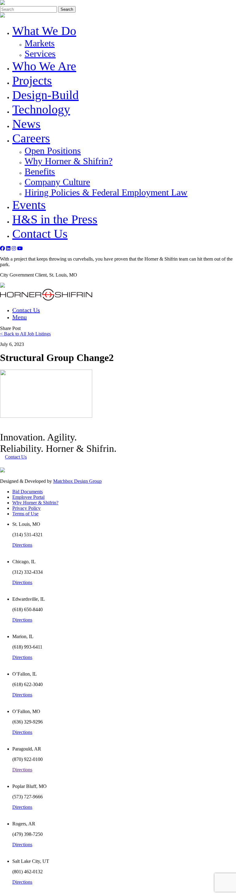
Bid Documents (27, 491)
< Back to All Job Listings (25, 333)
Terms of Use (25, 513)
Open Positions (53, 150)
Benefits (40, 171)
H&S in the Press (54, 219)
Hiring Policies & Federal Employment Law (106, 192)
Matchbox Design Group (77, 481)
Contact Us (40, 234)
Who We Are (44, 66)
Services (40, 53)
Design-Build (45, 95)
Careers (31, 138)
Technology (41, 109)
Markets (40, 43)
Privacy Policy (26, 508)
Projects (32, 80)
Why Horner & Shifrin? (68, 161)
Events (29, 205)
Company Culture (57, 182)
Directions (22, 545)
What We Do (44, 31)
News (26, 124)
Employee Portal (28, 497)
